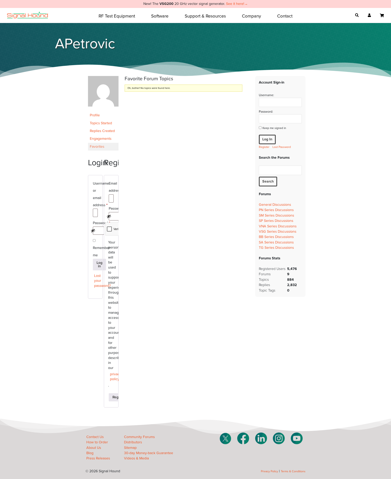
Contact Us (95, 437)
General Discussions (275, 205)
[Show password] (93, 230)
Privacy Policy (269, 471)
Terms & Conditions (293, 471)
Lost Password (281, 147)
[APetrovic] (103, 109)
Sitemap (130, 448)
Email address (111, 187)
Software (159, 16)
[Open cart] (382, 15)
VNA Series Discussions (278, 226)
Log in (99, 265)
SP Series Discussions (276, 221)
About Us (93, 448)
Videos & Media (136, 458)
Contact (284, 16)
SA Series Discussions (276, 242)
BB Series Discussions (276, 237)
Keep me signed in (274, 128)
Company (251, 16)
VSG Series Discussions (277, 231)
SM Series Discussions (276, 215)
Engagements (100, 139)
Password (95, 224)
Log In (267, 139)
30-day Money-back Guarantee (148, 453)
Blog (89, 453)
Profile (95, 115)
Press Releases (98, 458)
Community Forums (139, 437)
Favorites (97, 146)
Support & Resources (205, 16)
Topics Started (101, 123)
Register (264, 147)
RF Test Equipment (117, 16)
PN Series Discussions (276, 210)
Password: (266, 112)
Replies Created (102, 131)
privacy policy (112, 376)
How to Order (97, 442)
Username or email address (95, 195)
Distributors (133, 442)
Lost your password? (96, 281)
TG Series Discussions (276, 248)
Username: (266, 95)
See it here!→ (237, 4)
